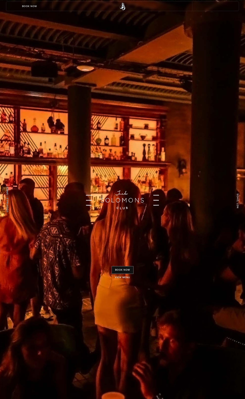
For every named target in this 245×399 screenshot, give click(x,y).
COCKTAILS (7, 204)
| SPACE (7, 191)
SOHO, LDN (237, 201)
